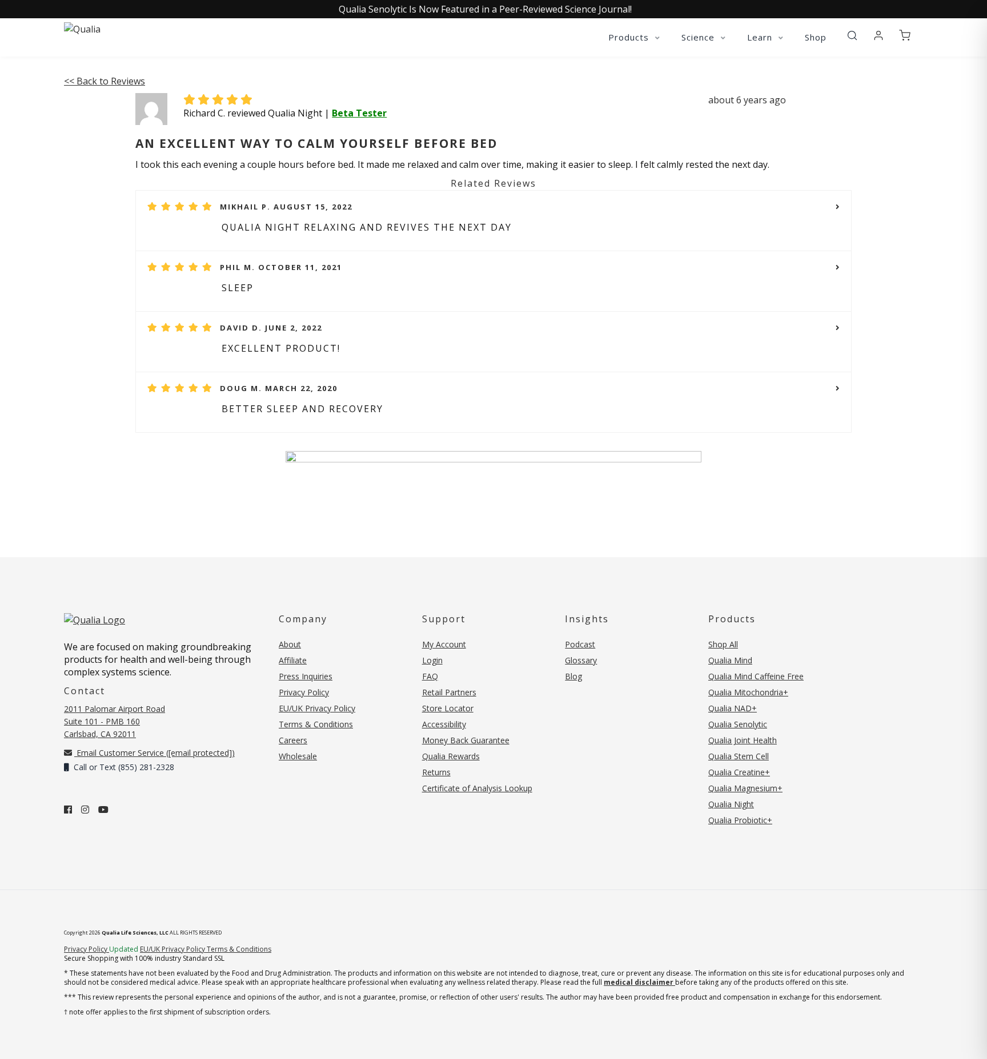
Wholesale (298, 756)
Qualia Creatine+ (739, 772)
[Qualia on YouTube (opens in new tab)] (103, 809)
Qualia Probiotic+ (740, 820)
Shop (815, 37)
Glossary (581, 660)
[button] (852, 36)
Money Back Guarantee (465, 740)
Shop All (723, 644)
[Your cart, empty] (904, 36)
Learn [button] (761, 37)
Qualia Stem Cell (738, 756)
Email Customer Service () (154, 752)
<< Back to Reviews (104, 81)
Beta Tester (359, 113)
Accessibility (444, 724)
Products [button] (630, 37)
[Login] (878, 36)
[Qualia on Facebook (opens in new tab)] (68, 809)
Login (432, 660)
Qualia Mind (730, 660)
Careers (293, 740)
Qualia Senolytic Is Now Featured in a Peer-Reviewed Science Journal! (485, 9)
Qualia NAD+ (732, 708)
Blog (573, 676)
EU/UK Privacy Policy (317, 708)
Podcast (580, 644)
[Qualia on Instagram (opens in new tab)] (85, 809)
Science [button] (699, 37)
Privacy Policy (304, 692)
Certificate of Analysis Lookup (477, 788)
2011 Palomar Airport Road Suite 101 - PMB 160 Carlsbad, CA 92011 (114, 721)
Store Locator (448, 708)
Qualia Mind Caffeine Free (756, 676)
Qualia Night (731, 804)
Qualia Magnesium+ (745, 788)
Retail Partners (449, 692)
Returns (436, 772)
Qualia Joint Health (742, 740)
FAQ (430, 676)
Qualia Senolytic (737, 724)
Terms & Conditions (316, 724)
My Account (444, 644)
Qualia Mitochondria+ (748, 692)
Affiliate (293, 660)
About (290, 644)
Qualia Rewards (451, 756)
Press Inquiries (305, 676)
